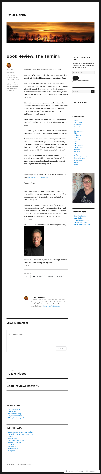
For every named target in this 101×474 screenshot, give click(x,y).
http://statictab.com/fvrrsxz (39, 178)
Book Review (11, 75)
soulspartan (12, 451)
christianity (10, 77)
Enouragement (78, 131)
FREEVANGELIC (13, 447)
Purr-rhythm (12, 412)
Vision (17, 79)
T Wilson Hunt (79, 102)
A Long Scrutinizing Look (16, 418)
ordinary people (12, 88)
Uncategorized (78, 160)
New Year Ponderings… (15, 414)
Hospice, (77, 137)
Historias (11, 436)
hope (16, 86)
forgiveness (10, 86)
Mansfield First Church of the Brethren (20, 434)
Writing (76, 164)
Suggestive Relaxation (15, 416)
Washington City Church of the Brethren (20, 432)
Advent (76, 121)
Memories (77, 150)
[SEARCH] (92, 91)
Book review (10, 82)
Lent (75, 141)
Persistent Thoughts (14, 442)
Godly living (10, 79)
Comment (61, 348)
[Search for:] (81, 91)
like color (11, 444)
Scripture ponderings (80, 156)
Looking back (78, 148)
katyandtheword (13, 438)
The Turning (10, 90)
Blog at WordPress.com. (24, 465)
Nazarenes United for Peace (16, 440)
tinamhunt (10, 69)
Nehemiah (77, 152)
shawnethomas (13, 449)
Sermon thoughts (79, 158)
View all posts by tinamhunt (51, 306)
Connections (78, 127)
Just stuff (77, 139)
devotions (77, 129)
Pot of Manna (16, 15)
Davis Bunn (15, 84)
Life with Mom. (79, 145)
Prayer (76, 154)
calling (9, 84)
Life (75, 143)
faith (15, 77)
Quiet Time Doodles (14, 409)
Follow (76, 78)
